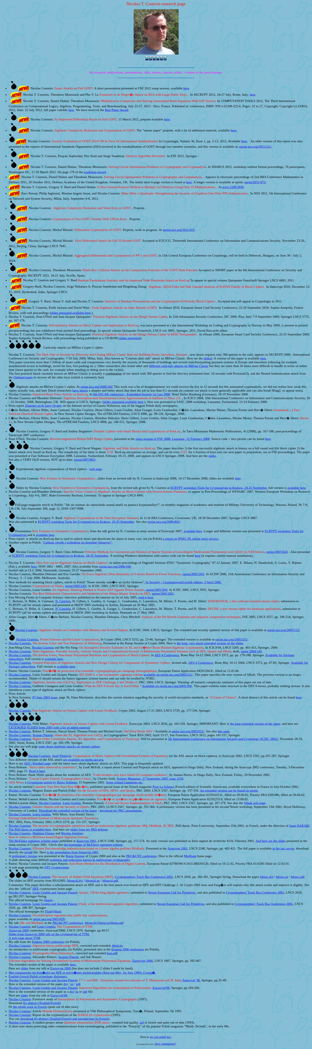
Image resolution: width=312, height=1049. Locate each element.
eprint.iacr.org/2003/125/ (283, 630)
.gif (141, 1022)
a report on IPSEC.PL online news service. (191, 538)
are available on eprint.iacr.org (83, 759)
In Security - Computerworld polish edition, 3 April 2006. (184, 582)
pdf (30, 852)
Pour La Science (163, 787)
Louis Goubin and (44, 892)
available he (295, 488)
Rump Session (75, 856)
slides (207, 358)
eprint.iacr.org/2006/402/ (164, 522)
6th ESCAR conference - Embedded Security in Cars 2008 (131, 394)
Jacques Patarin (67, 892)
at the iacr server (283, 848)
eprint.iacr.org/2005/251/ (231, 639)
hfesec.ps (282, 877)
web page (95, 469)
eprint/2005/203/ (193, 574)
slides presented (130, 338)
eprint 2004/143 (251, 651)
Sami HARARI (299, 826)
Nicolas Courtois (26, 630)
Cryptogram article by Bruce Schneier (52, 782)
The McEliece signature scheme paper (34, 841)
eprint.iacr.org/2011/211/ (255, 146)
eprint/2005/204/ (157, 590)
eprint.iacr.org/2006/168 (115, 566)
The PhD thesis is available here (30, 829)
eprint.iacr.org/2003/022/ (188, 731)
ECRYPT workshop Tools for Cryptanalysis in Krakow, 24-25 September (218, 488)
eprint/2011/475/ (255, 182)
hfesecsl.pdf (110, 880)
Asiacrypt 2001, (87, 841)
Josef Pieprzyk (61, 756)
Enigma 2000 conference (48, 942)
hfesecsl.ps (92, 880)
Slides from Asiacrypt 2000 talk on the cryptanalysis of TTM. (49, 934)
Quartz (48, 900)
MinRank (190, 856)
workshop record (95, 172)
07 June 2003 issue (44, 697)
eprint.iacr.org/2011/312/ (179, 230)
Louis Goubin (72, 803)
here (186, 88)
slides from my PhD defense (89, 829)
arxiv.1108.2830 (233, 187)
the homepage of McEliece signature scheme (93, 844)
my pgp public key (160, 1037)
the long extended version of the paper (255, 724)
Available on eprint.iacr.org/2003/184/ (167, 686)
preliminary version (24, 856)
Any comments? (165, 1044)
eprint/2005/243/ (76, 586)
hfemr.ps (104, 923)
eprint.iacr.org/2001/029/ (49, 919)
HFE (35, 889)
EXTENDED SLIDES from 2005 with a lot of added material (49, 727)
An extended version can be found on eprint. (229, 790)
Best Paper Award (116, 110)
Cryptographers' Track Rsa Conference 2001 (255, 892)
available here (54, 659)
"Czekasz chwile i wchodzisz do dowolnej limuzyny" (77, 542)
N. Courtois (63, 601)
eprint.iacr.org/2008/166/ (97, 386)
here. (73, 964)
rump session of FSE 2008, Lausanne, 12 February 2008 (173, 439)
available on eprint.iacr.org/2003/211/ (168, 674)
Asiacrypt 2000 (19, 930)
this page (223, 731)
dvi (66, 984)
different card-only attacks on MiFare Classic (178, 366)
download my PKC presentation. (121, 810)
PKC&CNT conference (141, 856)
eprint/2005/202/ (163, 593)
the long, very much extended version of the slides (210, 643)
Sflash (57, 911)
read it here (145, 597)
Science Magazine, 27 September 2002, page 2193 (150, 778)
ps (25, 852)
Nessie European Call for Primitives (171, 892)
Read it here (37, 771)
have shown (80, 390)
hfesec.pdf (297, 877)
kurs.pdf (112, 953)
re (304, 488)
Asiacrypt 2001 (177, 848)
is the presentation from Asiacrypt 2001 (73, 852)
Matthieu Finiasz (43, 833)
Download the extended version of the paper (68, 810)
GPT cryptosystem (56, 867)
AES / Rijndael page (37, 763)
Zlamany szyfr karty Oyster (43, 405)
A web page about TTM (24, 938)
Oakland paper (23, 377)
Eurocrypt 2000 (142, 961)
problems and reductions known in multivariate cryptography (90, 860)
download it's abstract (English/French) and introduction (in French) (64, 1018)
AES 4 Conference (166, 655)
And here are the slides (270, 841)
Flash (48, 911)
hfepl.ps (117, 945)
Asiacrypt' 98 (191, 980)
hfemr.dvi (91, 923)
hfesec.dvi (266, 877)
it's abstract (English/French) (42, 1003)
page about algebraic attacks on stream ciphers (69, 746)
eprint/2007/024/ (277, 552)
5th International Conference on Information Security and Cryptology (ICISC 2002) (223, 739)
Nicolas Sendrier (72, 833)
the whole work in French (30, 1007)
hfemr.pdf (117, 923)
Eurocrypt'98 (161, 988)
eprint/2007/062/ (85, 459)
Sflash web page (254, 803)
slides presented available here (71, 313)
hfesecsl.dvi (75, 880)
